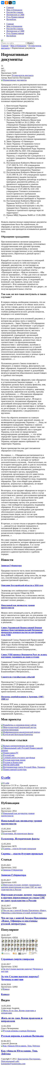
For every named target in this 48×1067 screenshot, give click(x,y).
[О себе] (5, 783)
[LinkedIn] (13, 2)
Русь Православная (15, 17)
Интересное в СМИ (15, 14)
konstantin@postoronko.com (13, 1064)
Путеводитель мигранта (22, 75)
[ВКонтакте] (2, 2)
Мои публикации (14, 10)
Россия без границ (14, 12)
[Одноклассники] (6, 2)
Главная (10, 7)
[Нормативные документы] (14, 80)
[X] (10, 2)
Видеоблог (11, 19)
